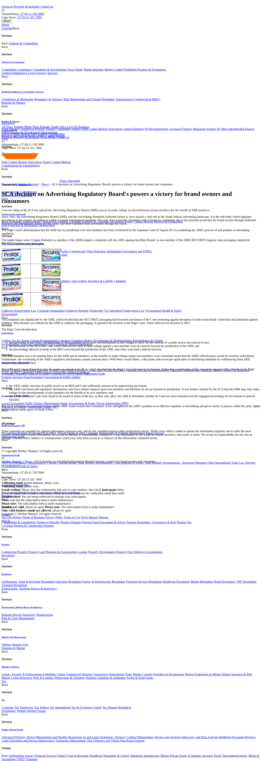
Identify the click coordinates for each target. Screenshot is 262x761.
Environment (9, 314)
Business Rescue (12, 614)
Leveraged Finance (180, 129)
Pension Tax (184, 522)
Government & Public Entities (62, 377)
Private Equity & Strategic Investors (191, 755)
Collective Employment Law (19, 310)
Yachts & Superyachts (139, 677)
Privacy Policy (54, 517)
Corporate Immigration (51, 310)
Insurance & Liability (100, 281)
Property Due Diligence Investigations (139, 552)
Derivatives (115, 129)
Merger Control (113, 69)
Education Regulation (68, 581)
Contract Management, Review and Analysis (153, 737)
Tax (4, 681)
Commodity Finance (68, 129)
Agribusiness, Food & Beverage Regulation (28, 581)
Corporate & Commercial (14, 214)
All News (7, 126)
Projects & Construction (28, 525)
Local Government (13, 403)
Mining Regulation (201, 581)
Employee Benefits (77, 310)
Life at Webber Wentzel (16, 133)
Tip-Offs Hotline (12, 517)
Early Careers (39, 133)
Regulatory (8, 555)
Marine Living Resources (17, 677)
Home (5, 24)
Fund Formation (33, 377)
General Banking (133, 129)
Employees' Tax (99, 310)
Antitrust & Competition (23, 43)
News (45, 184)
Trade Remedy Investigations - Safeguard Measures (175, 462)
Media (28, 126)
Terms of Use (72, 517)
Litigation (120, 281)
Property (49, 525)
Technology (9, 711)
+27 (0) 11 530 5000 (31, 14)
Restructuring (45, 614)
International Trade (11, 455)
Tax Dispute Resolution (116, 707)
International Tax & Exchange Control (78, 707)
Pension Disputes (70, 522)
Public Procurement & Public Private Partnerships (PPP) (94, 403)
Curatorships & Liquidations (19, 522)
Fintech (61, 755)
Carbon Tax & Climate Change (20, 340)
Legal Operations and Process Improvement (28, 740)
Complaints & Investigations (50, 69)
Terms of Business (33, 517)
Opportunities (56, 133)
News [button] (5, 123)
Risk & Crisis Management (18, 618)
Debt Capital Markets (95, 129)
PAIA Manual (89, 517)
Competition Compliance (17, 69)
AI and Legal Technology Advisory (104, 737)
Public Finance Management (42, 403)
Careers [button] (6, 130)
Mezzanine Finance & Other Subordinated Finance (223, 129)
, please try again (23, 507)
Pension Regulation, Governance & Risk (151, 522)
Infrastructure (151, 755)
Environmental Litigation (55, 340)
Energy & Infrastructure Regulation (103, 581)
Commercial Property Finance (37, 129)
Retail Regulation (224, 581)
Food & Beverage (78, 755)
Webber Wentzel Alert (15, 644)
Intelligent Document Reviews (237, 737)
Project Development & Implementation (108, 340)
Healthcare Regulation (176, 581)
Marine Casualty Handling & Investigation (158, 674)
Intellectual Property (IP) (13, 425)
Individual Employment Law (127, 310)
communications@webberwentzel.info (149, 493)
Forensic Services (12, 377)
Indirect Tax (47, 707)
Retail (217, 755)
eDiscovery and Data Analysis (199, 737)
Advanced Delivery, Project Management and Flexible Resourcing (42, 737)
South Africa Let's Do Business (70, 126)
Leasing (82, 552)
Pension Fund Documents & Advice (104, 522)
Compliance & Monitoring (18, 99)
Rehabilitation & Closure (148, 340)
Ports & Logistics (43, 677)
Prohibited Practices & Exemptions (145, 69)
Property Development (101, 552)
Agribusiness (16, 755)
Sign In (6, 520)
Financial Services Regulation (144, 581)
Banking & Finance (13, 102)
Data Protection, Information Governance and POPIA (119, 251)
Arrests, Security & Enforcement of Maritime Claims (33, 674)
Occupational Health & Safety (163, 310)
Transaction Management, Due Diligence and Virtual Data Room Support (99, 740)
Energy (29, 755)
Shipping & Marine (13, 648)
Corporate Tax (10, 707)
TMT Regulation (246, 581)
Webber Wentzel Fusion (31, 711)
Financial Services (46, 755)
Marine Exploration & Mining (203, 674)
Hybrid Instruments (156, 129)
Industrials (136, 755)
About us (7, 6)
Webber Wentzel (28, 184)
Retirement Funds (94, 373)
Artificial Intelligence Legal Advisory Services (30, 73)
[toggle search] (3, 152)
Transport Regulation (14, 585)
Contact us (46, 6)
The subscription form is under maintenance (79, 507)
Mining (164, 755)
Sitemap (103, 517)
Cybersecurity (77, 251)
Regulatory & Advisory (48, 99)
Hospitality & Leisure (116, 755)
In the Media (48, 137)
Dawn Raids (75, 69)
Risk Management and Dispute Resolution (89, 99)
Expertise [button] (7, 28)
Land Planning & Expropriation (58, 552)
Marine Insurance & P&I (237, 674)
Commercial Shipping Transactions (87, 674)
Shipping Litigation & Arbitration (106, 677)
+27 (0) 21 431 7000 (29, 17)
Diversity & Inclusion (26, 6)
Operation (77, 340)
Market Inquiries (94, 69)
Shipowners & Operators (70, 677)
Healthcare (96, 755)
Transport (31, 759)
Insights (18, 126)
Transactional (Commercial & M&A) (137, 99)
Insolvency (29, 614)
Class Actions (78, 281)
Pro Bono (7, 525)
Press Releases (41, 126)
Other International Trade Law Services (231, 462)
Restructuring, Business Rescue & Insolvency (29, 588)
